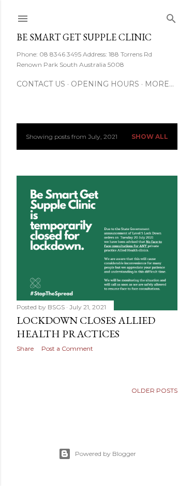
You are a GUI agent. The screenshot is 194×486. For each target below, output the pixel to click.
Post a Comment (67, 348)
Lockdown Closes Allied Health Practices (86, 326)
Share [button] (25, 348)
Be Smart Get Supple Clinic (84, 37)
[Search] (171, 16)
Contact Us (41, 84)
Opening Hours (105, 84)
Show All (149, 136)
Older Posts (154, 390)
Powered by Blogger (105, 454)
